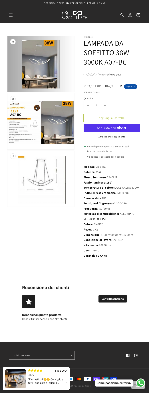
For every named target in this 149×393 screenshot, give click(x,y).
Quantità (88, 98)
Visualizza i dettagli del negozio (105, 156)
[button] (11, 15)
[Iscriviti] (70, 355)
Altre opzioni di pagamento (111, 136)
